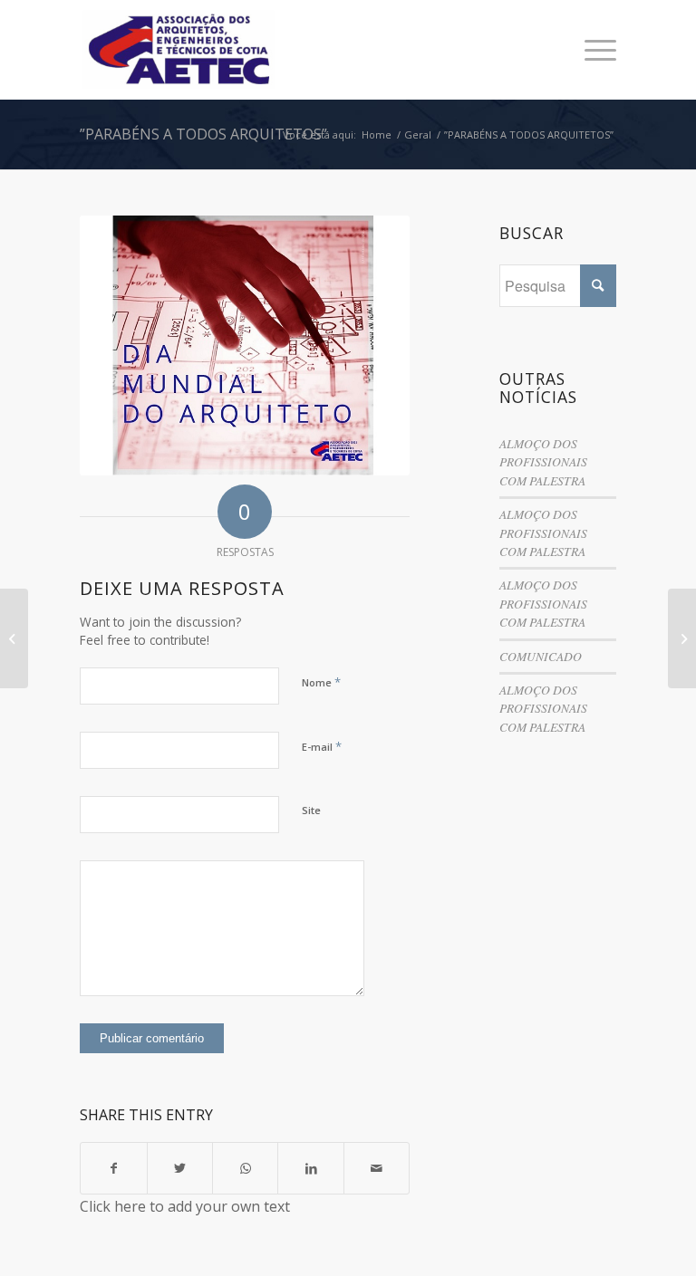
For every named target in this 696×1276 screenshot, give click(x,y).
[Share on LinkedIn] (310, 1168)
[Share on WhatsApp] (245, 1168)
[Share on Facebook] (113, 1168)
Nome (321, 682)
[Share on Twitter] (180, 1168)
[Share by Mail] (376, 1168)
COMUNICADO (540, 656)
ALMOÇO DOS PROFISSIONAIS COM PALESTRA (543, 462)
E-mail (322, 746)
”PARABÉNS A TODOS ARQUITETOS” (203, 134)
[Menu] (591, 50)
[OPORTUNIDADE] (682, 638)
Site (311, 810)
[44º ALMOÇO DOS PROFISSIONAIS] (14, 638)
